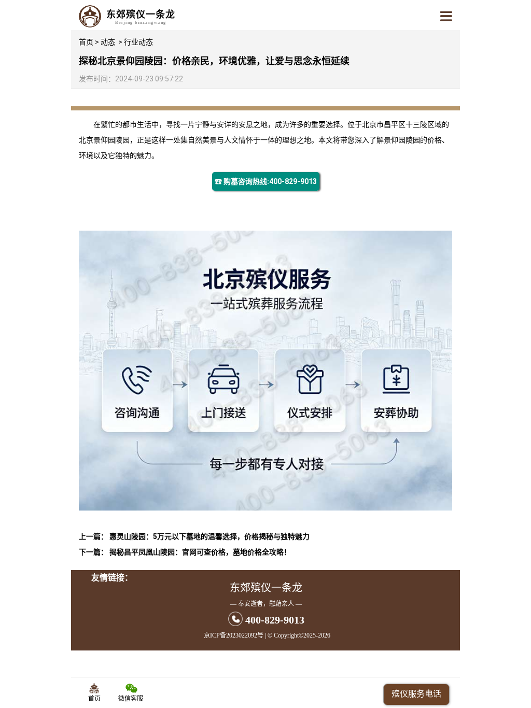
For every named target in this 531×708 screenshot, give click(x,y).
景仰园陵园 (111, 140)
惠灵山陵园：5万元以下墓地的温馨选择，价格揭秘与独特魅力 (209, 536)
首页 (86, 42)
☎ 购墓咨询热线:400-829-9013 (266, 181)
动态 (108, 42)
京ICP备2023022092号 (233, 635)
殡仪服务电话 (416, 694)
